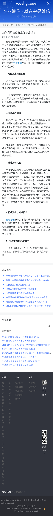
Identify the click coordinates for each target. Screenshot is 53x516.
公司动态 (32, 387)
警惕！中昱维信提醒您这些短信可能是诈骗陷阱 (27, 280)
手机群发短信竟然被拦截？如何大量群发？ (21, 361)
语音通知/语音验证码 (3, 471)
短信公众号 (10, 389)
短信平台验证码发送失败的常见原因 (18, 349)
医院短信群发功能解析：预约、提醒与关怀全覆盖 (28, 306)
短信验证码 (3, 416)
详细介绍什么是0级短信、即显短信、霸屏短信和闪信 (26, 345)
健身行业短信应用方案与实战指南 (21, 289)
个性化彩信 (3, 447)
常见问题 (19, 391)
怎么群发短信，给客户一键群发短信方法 (20, 336)
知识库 (18, 399)
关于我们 (19, 25)
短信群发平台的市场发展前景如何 (17, 365)
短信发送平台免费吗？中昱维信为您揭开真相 (26, 301)
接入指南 (19, 383)
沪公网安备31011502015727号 (26, 511)
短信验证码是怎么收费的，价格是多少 (19, 357)
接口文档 (19, 387)
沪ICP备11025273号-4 (26, 506)
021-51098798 (18, 492)
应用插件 (19, 395)
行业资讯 (31, 25)
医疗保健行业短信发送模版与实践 (21, 293)
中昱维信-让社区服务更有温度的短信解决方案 (26, 297)
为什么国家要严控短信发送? (18, 284)
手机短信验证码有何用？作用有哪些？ (19, 340)
